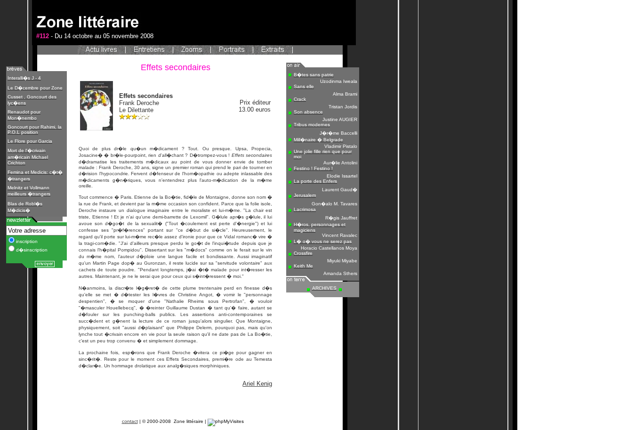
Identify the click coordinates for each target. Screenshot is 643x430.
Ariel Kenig (257, 383)
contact (130, 421)
